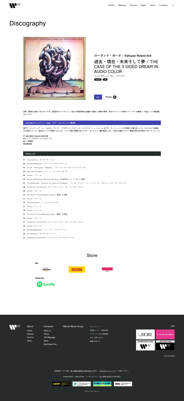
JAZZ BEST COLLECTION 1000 (36, 136)
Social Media (169, 355)
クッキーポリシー (92, 377)
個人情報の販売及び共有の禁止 (81, 371)
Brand (30, 326)
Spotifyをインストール (107, 371)
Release (122, 5)
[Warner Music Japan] (15, 327)
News (143, 5)
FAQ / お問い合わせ (96, 337)
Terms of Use (79, 377)
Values (46, 334)
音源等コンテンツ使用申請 (99, 330)
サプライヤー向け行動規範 (99, 334)
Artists (111, 5)
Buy (98, 97)
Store (152, 5)
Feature (133, 5)
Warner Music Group (73, 326)
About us (47, 331)
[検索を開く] (173, 5)
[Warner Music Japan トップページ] (15, 5)
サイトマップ (94, 326)
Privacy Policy (68, 377)
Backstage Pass (50, 344)
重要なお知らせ (95, 341)
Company (163, 5)
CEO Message (49, 337)
